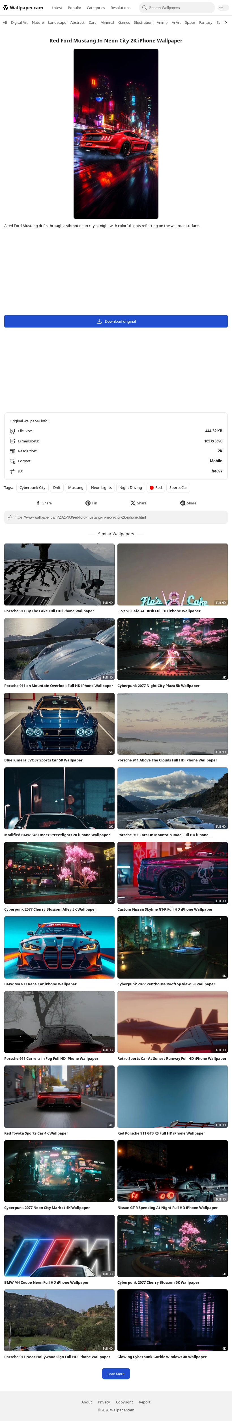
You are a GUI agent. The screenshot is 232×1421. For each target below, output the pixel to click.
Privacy (104, 1402)
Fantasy (205, 22)
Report (145, 1402)
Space (190, 22)
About (86, 1402)
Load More (116, 1373)
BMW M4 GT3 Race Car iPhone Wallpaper (40, 983)
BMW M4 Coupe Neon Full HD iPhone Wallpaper (46, 1282)
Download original (120, 321)
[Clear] (209, 7)
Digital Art (19, 22)
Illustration (143, 22)
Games (124, 22)
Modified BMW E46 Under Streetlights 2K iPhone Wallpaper (57, 834)
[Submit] (144, 7)
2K (220, 450)
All (5, 22)
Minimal (107, 22)
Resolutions (120, 7)
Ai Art (176, 22)
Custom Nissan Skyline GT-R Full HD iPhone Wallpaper (165, 909)
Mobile (216, 460)
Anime (162, 22)
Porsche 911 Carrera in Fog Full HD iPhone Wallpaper (51, 1058)
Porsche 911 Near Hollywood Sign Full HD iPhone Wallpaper (57, 1356)
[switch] (223, 8)
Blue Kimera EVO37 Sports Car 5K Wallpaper (43, 760)
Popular (74, 7)
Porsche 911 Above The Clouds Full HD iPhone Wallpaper (167, 760)
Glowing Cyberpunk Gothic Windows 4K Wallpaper (162, 1356)
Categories (96, 7)
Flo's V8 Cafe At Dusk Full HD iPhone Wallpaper (159, 610)
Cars (92, 22)
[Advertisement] (116, 272)
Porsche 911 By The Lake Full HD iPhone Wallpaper (49, 610)
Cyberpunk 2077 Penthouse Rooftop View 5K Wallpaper (166, 983)
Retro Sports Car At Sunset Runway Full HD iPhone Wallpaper (172, 1058)
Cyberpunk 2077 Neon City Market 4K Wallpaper (47, 1207)
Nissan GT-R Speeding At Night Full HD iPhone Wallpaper (167, 1207)
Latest (57, 7)
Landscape (57, 22)
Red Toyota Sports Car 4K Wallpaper (36, 1133)
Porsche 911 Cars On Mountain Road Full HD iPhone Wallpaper (163, 835)
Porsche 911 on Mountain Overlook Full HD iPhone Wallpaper (58, 685)
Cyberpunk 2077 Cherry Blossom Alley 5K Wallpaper (50, 909)
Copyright (124, 1402)
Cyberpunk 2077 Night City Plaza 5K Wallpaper (158, 685)
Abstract (77, 22)
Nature (38, 22)
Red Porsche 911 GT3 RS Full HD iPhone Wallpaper (161, 1133)
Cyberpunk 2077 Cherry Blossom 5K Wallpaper (158, 1282)
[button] (44, 503)
